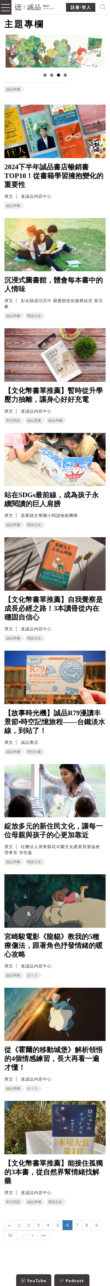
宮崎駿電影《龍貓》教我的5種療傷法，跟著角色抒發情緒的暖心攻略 (53, 945)
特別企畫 (34, 752)
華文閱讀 (13, 420)
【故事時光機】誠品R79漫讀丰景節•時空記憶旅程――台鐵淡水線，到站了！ (54, 721)
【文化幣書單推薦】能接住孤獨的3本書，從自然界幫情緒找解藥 (53, 1172)
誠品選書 (34, 420)
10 (10, 1235)
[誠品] (34, 6)
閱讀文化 (34, 316)
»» (43, 1235)
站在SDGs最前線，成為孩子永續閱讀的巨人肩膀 (51, 499)
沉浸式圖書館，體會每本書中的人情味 (53, 284)
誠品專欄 (13, 89)
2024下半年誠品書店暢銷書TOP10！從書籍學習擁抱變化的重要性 (54, 175)
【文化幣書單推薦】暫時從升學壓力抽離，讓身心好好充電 (53, 395)
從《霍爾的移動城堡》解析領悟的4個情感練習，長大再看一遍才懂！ (53, 1058)
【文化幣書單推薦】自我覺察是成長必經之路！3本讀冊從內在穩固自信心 (53, 608)
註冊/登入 (81, 7)
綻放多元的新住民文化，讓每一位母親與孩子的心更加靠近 (53, 830)
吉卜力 (32, 975)
